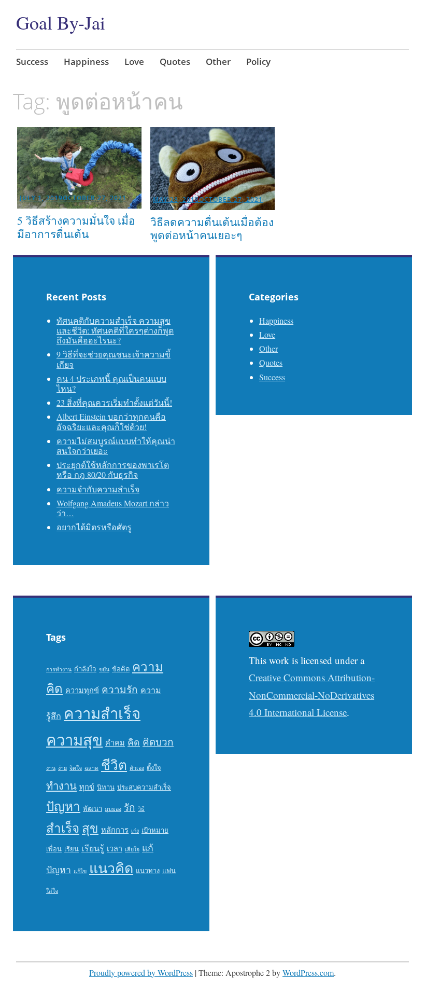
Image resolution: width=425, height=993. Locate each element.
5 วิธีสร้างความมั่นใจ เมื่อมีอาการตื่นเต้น (76, 227)
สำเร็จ (62, 827)
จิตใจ (75, 767)
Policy (258, 61)
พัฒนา (92, 808)
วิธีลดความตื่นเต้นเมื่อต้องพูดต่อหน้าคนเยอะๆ (212, 228)
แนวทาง (148, 870)
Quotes (175, 61)
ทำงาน (61, 786)
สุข (90, 827)
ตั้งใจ (154, 767)
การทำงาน (59, 669)
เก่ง (135, 830)
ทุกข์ (86, 787)
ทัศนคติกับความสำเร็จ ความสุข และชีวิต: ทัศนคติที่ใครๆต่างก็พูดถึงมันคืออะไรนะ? (115, 330)
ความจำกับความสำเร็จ (97, 489)
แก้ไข (80, 871)
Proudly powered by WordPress (141, 972)
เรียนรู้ (92, 848)
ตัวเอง (137, 767)
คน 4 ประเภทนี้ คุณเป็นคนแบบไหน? (111, 383)
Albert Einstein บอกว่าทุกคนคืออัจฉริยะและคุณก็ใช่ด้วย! (111, 421)
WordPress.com (308, 972)
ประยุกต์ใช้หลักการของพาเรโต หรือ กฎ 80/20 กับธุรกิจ (112, 469)
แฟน (169, 870)
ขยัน (104, 669)
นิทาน (106, 787)
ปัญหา (63, 806)
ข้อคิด (121, 668)
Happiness (86, 61)
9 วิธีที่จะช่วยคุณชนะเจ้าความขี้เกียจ (113, 359)
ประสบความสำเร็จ (144, 787)
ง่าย (62, 767)
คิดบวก (158, 741)
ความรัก (120, 689)
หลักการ (115, 830)
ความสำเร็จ (102, 713)
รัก (129, 807)
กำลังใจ (85, 668)
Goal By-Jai (60, 22)
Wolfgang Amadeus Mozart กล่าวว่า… (112, 508)
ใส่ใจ (52, 890)
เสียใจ (132, 849)
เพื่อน (54, 848)
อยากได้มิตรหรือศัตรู (94, 526)
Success (32, 61)
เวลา (114, 848)
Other (218, 61)
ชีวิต (114, 764)
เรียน (71, 848)
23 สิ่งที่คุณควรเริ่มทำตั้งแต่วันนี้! (114, 402)
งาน (50, 767)
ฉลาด (91, 767)
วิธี (141, 808)
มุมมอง (113, 808)
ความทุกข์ (82, 690)
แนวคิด (111, 868)
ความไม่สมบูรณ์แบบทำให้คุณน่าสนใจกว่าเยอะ (115, 445)
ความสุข (74, 739)
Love (134, 61)
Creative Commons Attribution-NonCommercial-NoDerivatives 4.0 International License (312, 695)
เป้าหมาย (154, 830)
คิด (134, 742)
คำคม (115, 743)
